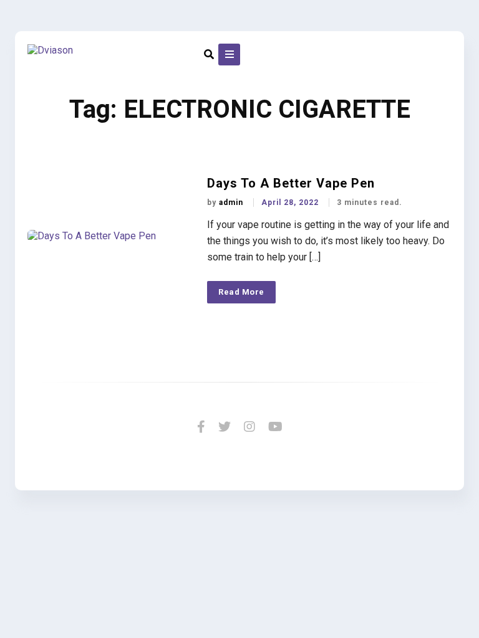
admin (232, 202)
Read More (241, 292)
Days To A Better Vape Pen (291, 183)
